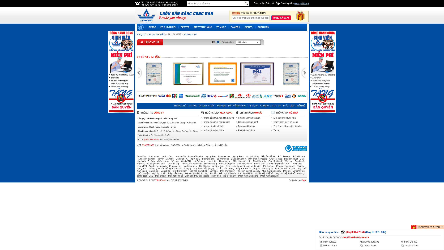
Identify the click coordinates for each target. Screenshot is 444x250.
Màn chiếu (164, 171)
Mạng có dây (174, 166)
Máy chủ (169, 159)
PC (279, 156)
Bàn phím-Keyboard (257, 159)
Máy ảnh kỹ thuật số (263, 173)
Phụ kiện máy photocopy (247, 171)
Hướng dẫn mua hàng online (216, 122)
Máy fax (286, 171)
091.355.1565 (330, 245)
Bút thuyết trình (179, 171)
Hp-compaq (153, 156)
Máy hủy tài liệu (158, 173)
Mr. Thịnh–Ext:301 (327, 242)
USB (150, 176)
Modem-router (189, 166)
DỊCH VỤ (249, 27)
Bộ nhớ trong (222, 159)
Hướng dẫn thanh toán (213, 126)
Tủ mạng (186, 168)
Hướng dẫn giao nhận (213, 130)
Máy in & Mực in (243, 168)
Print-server (268, 166)
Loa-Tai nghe (198, 161)
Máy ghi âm (160, 176)
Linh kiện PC (181, 159)
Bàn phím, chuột (237, 159)
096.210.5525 (370, 245)
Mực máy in (266, 168)
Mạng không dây (226, 163)
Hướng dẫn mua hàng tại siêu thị (218, 118)
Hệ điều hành (229, 176)
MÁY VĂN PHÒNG (203, 27)
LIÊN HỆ (301, 106)
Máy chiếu (153, 171)
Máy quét (213, 171)
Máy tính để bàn (267, 156)
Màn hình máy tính (240, 161)
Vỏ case (174, 161)
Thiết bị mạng (209, 163)
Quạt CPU (185, 161)
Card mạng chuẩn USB (277, 163)
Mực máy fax (298, 171)
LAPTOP (152, 27)
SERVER (185, 27)
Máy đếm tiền (210, 173)
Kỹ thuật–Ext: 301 (409, 242)
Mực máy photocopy (271, 171)
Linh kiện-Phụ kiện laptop (196, 176)
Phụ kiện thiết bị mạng (203, 168)
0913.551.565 (411, 245)
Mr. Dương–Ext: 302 (369, 242)
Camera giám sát (155, 168)
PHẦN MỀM (263, 27)
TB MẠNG (221, 27)
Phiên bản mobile (246, 130)
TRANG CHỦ (180, 106)
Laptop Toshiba (195, 156)
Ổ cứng (150, 161)
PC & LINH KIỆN (168, 27)
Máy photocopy (227, 171)
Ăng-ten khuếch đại (157, 166)
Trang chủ (141, 34)
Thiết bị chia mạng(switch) (210, 166)
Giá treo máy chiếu (197, 171)
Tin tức (277, 130)
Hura (302, 180)
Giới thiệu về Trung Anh (285, 118)
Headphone (224, 161)
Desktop (286, 156)
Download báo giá (246, 126)
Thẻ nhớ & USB (244, 173)
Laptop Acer (209, 156)
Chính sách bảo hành (248, 122)
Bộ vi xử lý (194, 159)
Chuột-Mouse (275, 159)
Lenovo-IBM (179, 156)
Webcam (288, 161)
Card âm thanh (275, 161)
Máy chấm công (175, 173)
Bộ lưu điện (143, 173)
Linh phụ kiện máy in (284, 168)
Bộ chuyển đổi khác (155, 163)
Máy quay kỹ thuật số (284, 173)
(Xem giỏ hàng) (301, 3)
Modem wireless (243, 163)
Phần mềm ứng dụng (247, 176)
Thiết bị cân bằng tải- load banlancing (242, 166)
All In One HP (190, 34)
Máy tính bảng (251, 156)
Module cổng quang (285, 166)
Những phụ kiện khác (191, 163)
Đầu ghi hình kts (172, 168)
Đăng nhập (259, 3)
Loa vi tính (211, 161)
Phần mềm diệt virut (269, 176)
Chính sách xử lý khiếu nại (286, 122)
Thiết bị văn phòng (224, 168)
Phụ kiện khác (258, 161)
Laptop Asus (223, 156)
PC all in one (298, 156)
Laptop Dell (166, 156)
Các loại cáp (173, 163)
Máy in (256, 168)
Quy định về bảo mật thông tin (288, 126)
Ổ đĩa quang (162, 161)
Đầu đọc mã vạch (227, 173)
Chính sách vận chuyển (249, 118)
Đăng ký (270, 3)
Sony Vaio (141, 156)
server (160, 159)
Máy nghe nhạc (175, 176)
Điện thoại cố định (193, 173)
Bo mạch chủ (208, 159)
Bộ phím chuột (290, 159)
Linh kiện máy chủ (146, 159)
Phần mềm (215, 176)
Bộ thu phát (259, 163)
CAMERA (235, 27)
